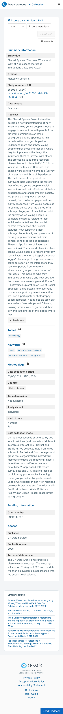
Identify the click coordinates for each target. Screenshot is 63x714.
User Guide (31, 693)
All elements (47, 41)
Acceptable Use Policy (31, 681)
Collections (31, 690)
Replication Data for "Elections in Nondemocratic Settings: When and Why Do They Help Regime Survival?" (30, 643)
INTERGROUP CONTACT (29, 350)
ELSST (40, 355)
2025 (11, 350)
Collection (38, 4)
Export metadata (39, 26)
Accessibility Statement (31, 685)
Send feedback (51, 710)
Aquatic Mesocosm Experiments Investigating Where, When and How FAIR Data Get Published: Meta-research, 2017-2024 (31, 603)
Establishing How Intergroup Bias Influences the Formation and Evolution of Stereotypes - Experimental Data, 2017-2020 (31, 633)
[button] (59, 4)
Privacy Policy (31, 677)
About (31, 697)
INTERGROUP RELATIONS (21, 355)
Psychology (14, 336)
